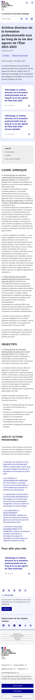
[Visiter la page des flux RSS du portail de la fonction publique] (31, 625)
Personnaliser (17, 696)
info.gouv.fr (6, 665)
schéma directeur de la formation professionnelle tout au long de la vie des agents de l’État (16, 177)
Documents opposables (17, 636)
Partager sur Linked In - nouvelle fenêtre (3, 590)
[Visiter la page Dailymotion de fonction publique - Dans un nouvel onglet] (25, 625)
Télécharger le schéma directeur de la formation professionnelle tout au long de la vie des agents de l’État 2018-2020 (16, 563)
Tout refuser (18, 691)
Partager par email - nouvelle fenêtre (20, 590)
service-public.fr (19, 665)
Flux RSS (17, 639)
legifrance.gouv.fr (8, 669)
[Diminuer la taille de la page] (26, 18)
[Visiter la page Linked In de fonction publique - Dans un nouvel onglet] (3, 625)
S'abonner (6, 609)
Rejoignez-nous (17, 634)
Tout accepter (17, 686)
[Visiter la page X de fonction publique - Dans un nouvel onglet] (9, 625)
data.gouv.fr (22, 669)
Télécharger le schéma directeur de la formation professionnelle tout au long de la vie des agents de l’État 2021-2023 (16, 95)
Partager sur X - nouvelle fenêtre (9, 590)
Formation (6, 55)
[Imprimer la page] (31, 18)
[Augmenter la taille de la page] (21, 18)
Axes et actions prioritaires (13, 159)
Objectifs (8, 155)
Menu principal (32, 3)
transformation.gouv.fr (9, 672)
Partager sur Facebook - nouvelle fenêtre (14, 590)
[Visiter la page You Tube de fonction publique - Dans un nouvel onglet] (20, 625)
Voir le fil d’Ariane (6, 18)
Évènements (17, 637)
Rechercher (27, 3)
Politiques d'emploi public (20, 55)
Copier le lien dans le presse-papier (25, 590)
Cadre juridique (10, 152)
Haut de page (8, 595)
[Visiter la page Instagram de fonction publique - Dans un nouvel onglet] (14, 625)
